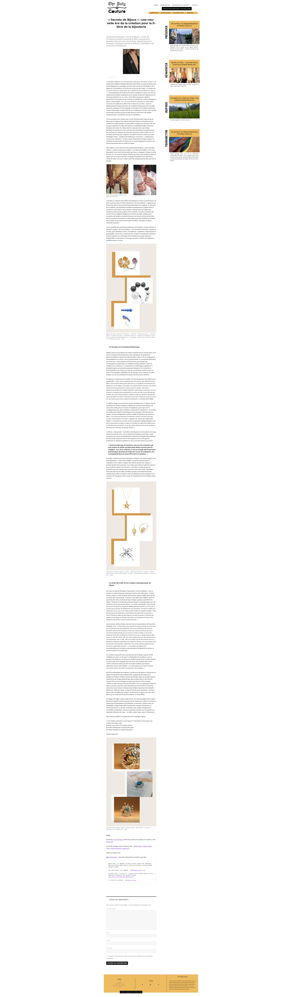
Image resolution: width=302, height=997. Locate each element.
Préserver (154, 13)
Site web (109, 948)
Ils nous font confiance (180, 5)
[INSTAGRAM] (141, 984)
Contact (195, 5)
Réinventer (165, 13)
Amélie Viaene (147, 846)
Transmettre (178, 13)
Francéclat (109, 842)
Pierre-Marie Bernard (114, 848)
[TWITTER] (157, 984)
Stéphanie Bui (165, 5)
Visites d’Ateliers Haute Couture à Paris (177, 8)
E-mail (108, 940)
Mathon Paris (138, 846)
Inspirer (190, 13)
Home (156, 5)
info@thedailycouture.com (137, 870)
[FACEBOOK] (149, 984)
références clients (130, 880)
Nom (108, 932)
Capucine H (125, 848)
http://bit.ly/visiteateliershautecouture (121, 876)
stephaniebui (113, 857)
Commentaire (111, 909)
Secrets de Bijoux (117, 839)
